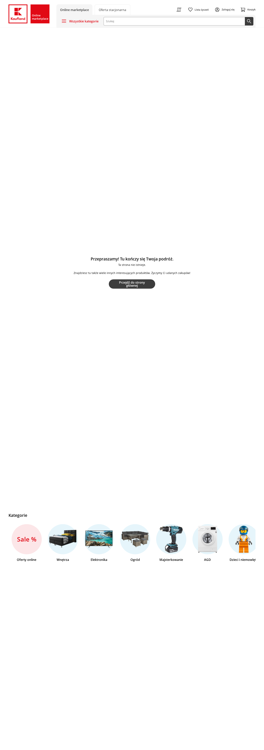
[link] (112, 9)
